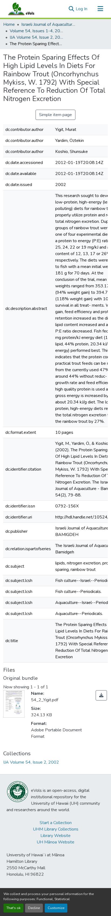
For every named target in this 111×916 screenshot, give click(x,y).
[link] (101, 695)
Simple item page (55, 115)
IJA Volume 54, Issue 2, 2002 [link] (37, 37)
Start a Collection (56, 823)
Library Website (55, 836)
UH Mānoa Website (55, 842)
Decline (34, 908)
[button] (26, 9)
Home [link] (9, 24)
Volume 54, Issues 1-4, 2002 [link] (37, 31)
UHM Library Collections (55, 829)
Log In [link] (81, 9)
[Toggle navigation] (100, 9)
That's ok (13, 908)
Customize (56, 908)
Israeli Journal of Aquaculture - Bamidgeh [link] (48, 24)
